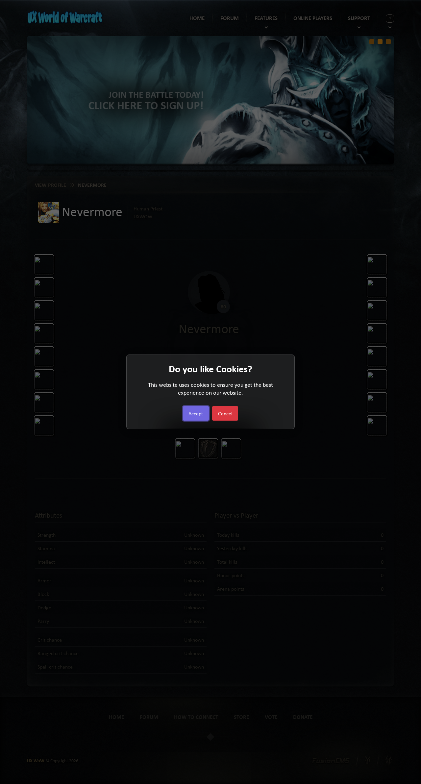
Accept (195, 414)
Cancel (225, 414)
